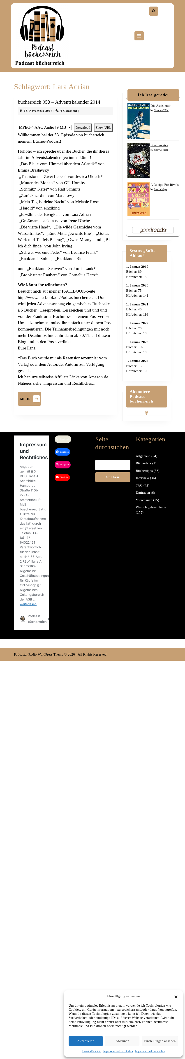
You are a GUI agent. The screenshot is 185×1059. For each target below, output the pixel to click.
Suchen (112, 477)
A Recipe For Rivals (164, 184)
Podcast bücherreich (40, 63)
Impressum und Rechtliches (118, 1051)
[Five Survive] (138, 160)
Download (83, 127)
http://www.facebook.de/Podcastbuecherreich (57, 297)
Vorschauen (144, 500)
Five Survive (159, 145)
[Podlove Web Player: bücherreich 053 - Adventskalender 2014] (65, 121)
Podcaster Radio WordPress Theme (38, 654)
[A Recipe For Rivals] (138, 198)
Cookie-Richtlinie (91, 1051)
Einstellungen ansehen (160, 1041)
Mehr (30, 398)
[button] (176, 996)
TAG (139, 485)
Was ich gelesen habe (151, 507)
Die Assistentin (160, 105)
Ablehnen (122, 1041)
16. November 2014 (38, 110)
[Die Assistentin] (138, 121)
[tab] (139, 35)
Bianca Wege (160, 189)
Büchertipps (144, 470)
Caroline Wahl (161, 110)
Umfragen (143, 492)
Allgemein (143, 456)
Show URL (103, 127)
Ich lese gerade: (153, 95)
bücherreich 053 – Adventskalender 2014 (59, 102)
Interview (142, 478)
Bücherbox (143, 463)
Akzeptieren (85, 1041)
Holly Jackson (161, 149)
